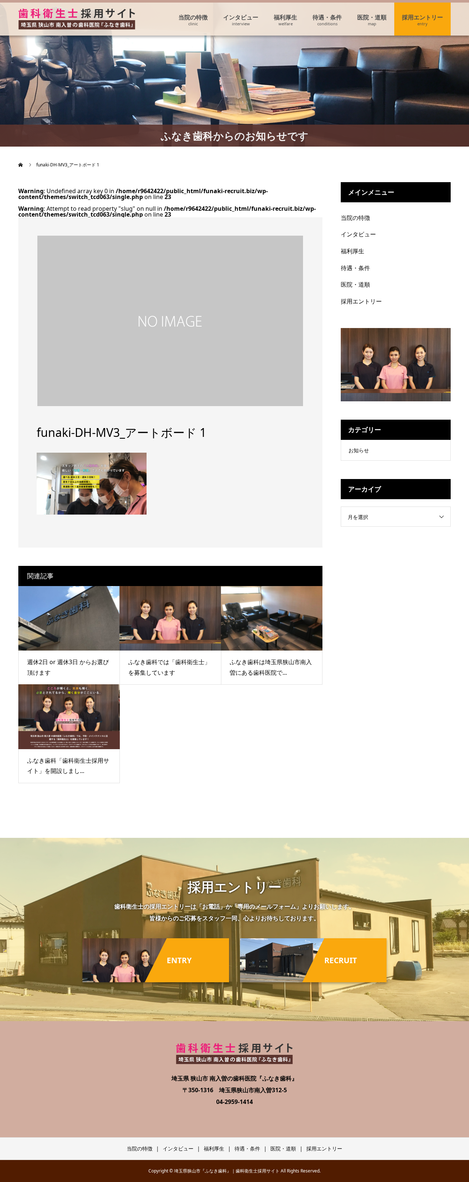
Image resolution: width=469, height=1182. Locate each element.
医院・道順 (372, 17)
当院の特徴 (193, 17)
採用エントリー (422, 17)
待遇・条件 (327, 17)
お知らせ (358, 450)
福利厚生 (285, 17)
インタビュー (240, 17)
